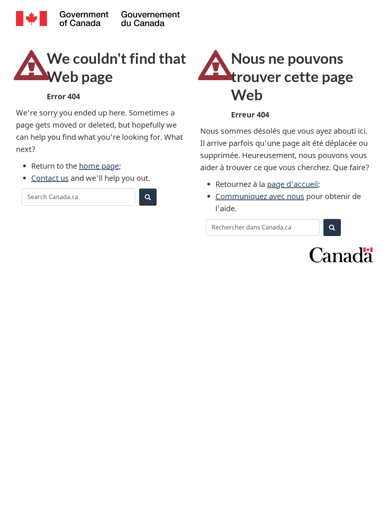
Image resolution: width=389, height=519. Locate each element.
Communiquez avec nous (259, 196)
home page (99, 166)
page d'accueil (292, 184)
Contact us (50, 178)
